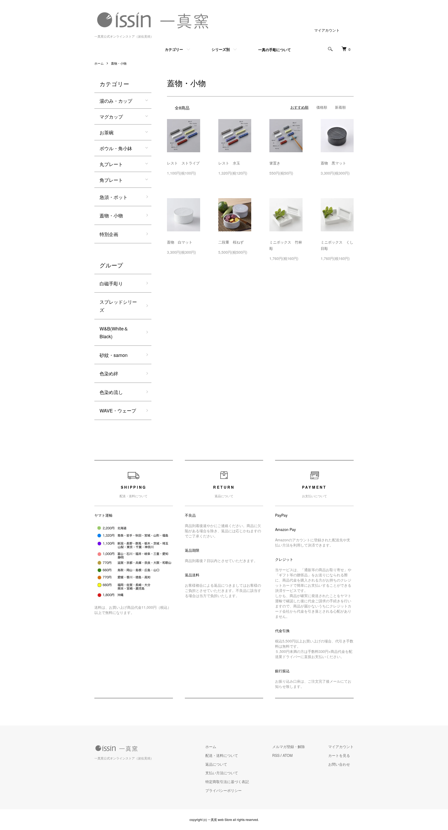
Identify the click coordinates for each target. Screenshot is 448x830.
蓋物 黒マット (335, 162)
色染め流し (111, 392)
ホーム (99, 63)
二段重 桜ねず (232, 242)
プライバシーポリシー (223, 790)
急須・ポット (114, 196)
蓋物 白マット (181, 242)
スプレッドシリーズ (118, 305)
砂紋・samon (114, 354)
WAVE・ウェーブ (118, 410)
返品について (216, 764)
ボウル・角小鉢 (116, 148)
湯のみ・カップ (116, 100)
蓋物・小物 (119, 63)
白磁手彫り (111, 283)
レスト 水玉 (231, 162)
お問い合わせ (339, 764)
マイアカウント (327, 30)
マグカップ (111, 116)
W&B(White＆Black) (114, 332)
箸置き (274, 162)
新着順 (340, 107)
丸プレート (111, 164)
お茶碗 (107, 132)
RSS (275, 755)
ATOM (288, 755)
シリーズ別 (221, 49)
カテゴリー (174, 49)
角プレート (111, 179)
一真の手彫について (274, 49)
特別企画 (109, 234)
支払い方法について (221, 772)
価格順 (321, 107)
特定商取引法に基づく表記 (227, 781)
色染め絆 (109, 373)
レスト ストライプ (185, 162)
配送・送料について (221, 755)
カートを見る (339, 755)
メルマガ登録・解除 (288, 746)
